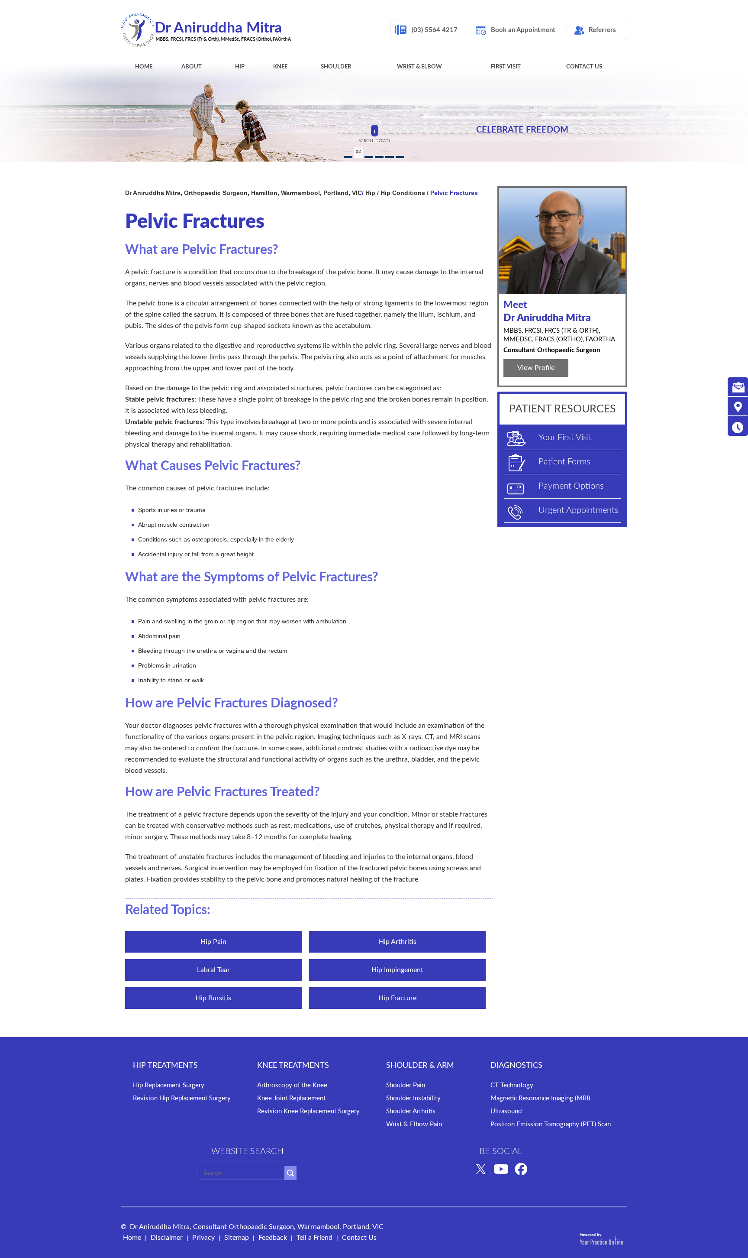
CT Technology (511, 1085)
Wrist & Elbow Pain (414, 1124)
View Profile (536, 367)
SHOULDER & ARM (420, 1066)
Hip (240, 67)
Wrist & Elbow (419, 67)
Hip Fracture (397, 998)
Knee (280, 67)
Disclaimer (167, 1237)
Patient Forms (564, 461)
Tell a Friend (314, 1237)
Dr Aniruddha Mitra (547, 311)
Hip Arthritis (397, 941)
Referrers (602, 30)
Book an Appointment (523, 30)
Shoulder (336, 67)
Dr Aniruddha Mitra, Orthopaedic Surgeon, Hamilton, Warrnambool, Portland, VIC (243, 192)
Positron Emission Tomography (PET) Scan (550, 1124)
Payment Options (571, 486)
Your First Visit (565, 437)
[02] (358, 157)
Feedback (272, 1237)
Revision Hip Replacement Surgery (182, 1098)
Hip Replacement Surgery (168, 1085)
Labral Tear (213, 969)
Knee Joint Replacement (291, 1098)
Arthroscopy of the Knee (292, 1085)
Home (143, 67)
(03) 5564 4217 (435, 30)
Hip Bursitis (213, 998)
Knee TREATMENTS (293, 1066)
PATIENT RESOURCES (562, 409)
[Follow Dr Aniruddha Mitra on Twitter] (481, 1168)
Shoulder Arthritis (410, 1111)
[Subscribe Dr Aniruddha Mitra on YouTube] (501, 1168)
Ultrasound (506, 1111)
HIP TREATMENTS (165, 1066)
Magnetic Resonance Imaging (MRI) (540, 1098)
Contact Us (584, 67)
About (191, 67)
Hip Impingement (397, 969)
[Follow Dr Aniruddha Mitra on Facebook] (521, 1168)
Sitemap (236, 1237)
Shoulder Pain (405, 1085)
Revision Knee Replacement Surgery (308, 1111)
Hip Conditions (402, 192)
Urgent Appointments (578, 510)
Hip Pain (213, 941)
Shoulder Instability (413, 1098)
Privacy (203, 1237)
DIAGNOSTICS (516, 1066)
